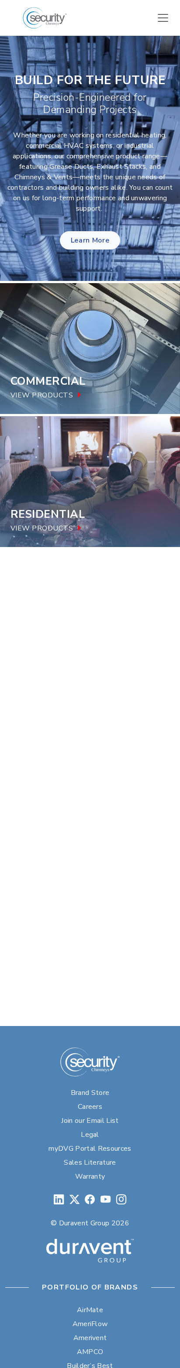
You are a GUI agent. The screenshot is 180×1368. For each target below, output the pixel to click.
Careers (90, 1107)
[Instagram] (121, 1200)
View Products (41, 395)
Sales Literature (90, 1162)
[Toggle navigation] (163, 18)
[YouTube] (105, 1200)
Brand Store (90, 1093)
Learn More (90, 240)
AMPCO (90, 1352)
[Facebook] (90, 1200)
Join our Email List (89, 1120)
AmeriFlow (90, 1324)
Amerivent (90, 1338)
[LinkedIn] (59, 1200)
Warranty (90, 1176)
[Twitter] (74, 1200)
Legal (90, 1134)
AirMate (90, 1310)
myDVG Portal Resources (89, 1148)
